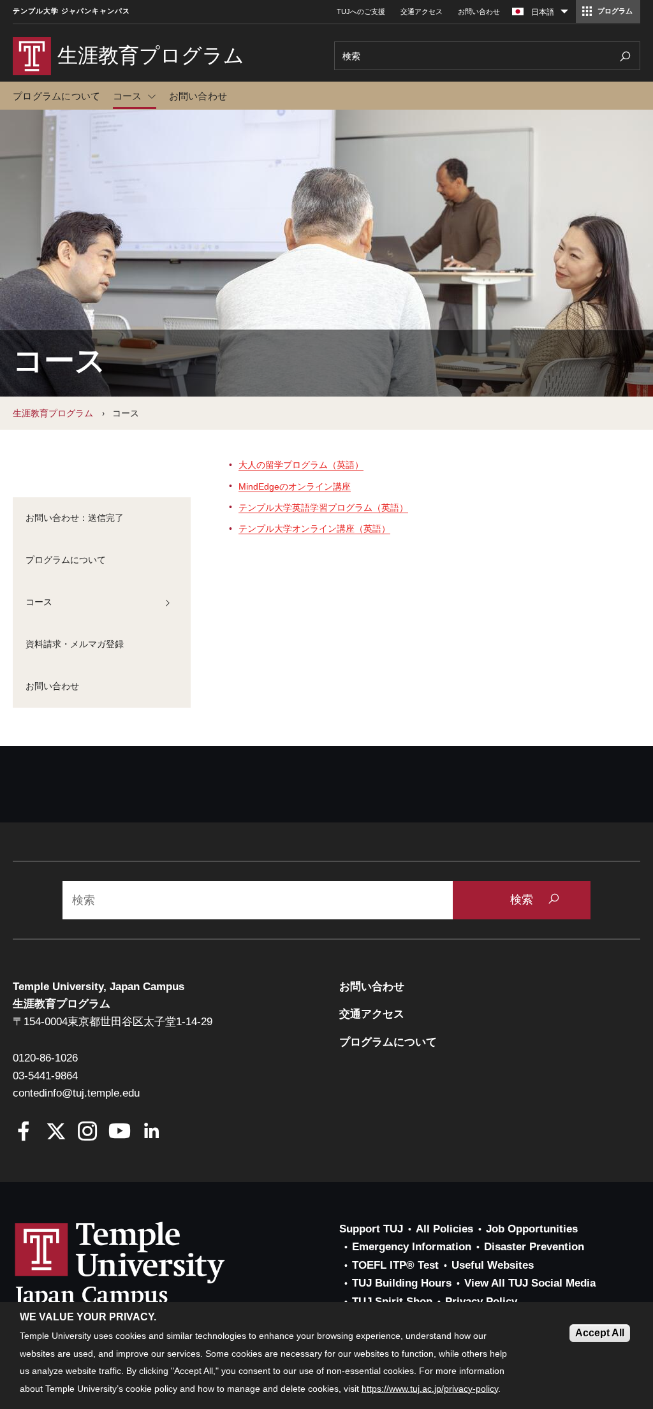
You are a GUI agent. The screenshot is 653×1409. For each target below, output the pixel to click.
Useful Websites (492, 1265)
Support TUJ (371, 1229)
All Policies (444, 1229)
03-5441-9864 (45, 1076)
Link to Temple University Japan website (140, 1265)
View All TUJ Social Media (530, 1283)
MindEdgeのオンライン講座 (294, 486)
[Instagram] (88, 1132)
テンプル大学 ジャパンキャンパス (71, 11)
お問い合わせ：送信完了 (75, 518)
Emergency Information (411, 1247)
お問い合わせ (479, 11)
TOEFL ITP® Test (395, 1265)
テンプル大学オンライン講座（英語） (314, 528)
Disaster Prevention (534, 1247)
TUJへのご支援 (361, 11)
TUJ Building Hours (401, 1283)
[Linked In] (151, 1132)
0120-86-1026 (45, 1058)
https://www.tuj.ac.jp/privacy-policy (430, 1388)
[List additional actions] (564, 14)
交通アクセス (421, 11)
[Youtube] (119, 1132)
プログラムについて (56, 96)
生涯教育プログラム (53, 413)
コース (127, 96)
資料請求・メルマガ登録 (75, 644)
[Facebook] (24, 1132)
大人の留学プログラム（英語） (300, 465)
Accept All (599, 1332)
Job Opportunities (532, 1229)
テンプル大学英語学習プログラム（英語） (323, 507)
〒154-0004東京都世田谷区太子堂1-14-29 (112, 1022)
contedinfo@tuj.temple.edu (76, 1093)
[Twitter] (56, 1132)
